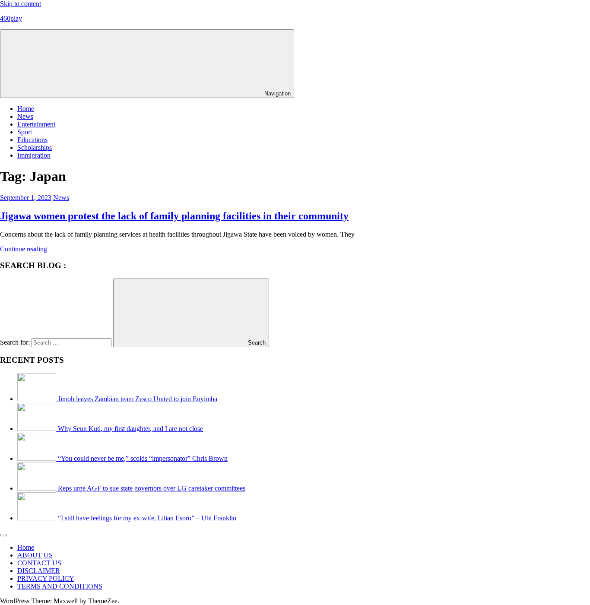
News (25, 116)
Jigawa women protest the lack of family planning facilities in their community (174, 216)
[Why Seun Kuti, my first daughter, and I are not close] (37, 428)
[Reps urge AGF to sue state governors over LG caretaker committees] (37, 488)
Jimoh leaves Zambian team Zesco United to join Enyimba (137, 398)
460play (11, 18)
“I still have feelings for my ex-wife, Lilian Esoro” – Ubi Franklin (147, 518)
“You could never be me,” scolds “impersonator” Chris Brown (143, 458)
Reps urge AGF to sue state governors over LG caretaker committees (151, 488)
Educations (32, 139)
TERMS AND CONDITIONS (59, 586)
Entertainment (36, 124)
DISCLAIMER (38, 570)
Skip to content (20, 3)
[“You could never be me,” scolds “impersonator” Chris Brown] (37, 458)
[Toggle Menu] (3, 535)
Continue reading (23, 249)
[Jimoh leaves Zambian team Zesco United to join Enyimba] (37, 398)
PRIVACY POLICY (45, 578)
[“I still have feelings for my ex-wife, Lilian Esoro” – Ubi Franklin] (37, 518)
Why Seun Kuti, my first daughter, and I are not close (130, 428)
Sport (24, 132)
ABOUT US (35, 555)
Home (25, 108)
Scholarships (34, 147)
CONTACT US (39, 563)
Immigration (34, 155)
